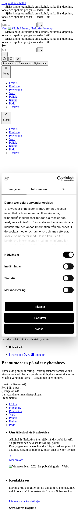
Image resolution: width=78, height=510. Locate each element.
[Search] (5, 59)
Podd (12, 424)
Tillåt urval (39, 317)
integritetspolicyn (30, 394)
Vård (12, 414)
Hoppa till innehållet (14, 3)
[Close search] (5, 54)
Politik (13, 418)
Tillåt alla (39, 306)
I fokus (13, 404)
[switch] (68, 266)
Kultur (13, 421)
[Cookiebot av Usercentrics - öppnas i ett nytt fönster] (57, 178)
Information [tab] (39, 189)
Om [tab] (64, 189)
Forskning (15, 407)
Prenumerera (9, 397)
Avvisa (39, 329)
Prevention (15, 411)
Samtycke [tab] (14, 189)
